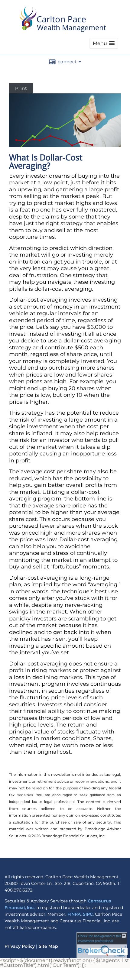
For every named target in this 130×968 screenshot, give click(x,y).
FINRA (74, 914)
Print (21, 88)
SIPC (88, 914)
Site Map (48, 946)
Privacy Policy (20, 946)
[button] (103, 43)
